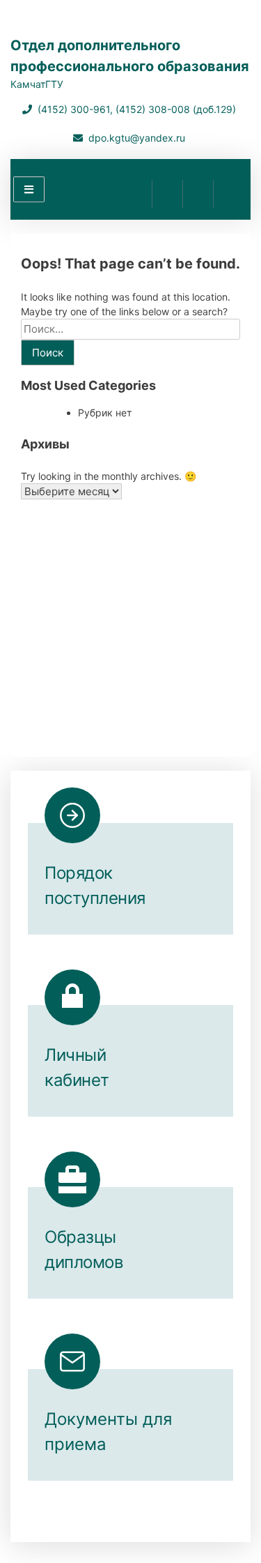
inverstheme (147, 1528)
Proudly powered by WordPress (90, 1513)
